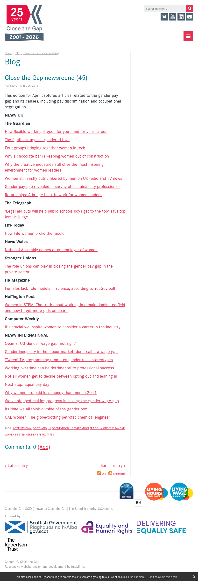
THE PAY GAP (117, 428)
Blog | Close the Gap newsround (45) (37, 53)
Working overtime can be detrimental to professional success (59, 368)
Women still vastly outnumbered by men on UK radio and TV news (63, 178)
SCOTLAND (40, 428)
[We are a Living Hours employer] (156, 492)
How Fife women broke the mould (34, 233)
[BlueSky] (164, 17)
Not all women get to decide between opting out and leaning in (61, 376)
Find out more (136, 577)
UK (49, 428)
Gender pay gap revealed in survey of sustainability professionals (62, 186)
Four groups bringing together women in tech (45, 148)
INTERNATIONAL (22, 428)
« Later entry (16, 465)
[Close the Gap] (26, 23)
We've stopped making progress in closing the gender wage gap (62, 400)
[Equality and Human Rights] (106, 527)
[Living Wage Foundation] (181, 492)
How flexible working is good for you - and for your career (56, 131)
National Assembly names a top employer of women (51, 249)
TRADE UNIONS (99, 428)
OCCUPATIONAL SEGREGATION (70, 428)
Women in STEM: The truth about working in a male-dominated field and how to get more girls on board (65, 307)
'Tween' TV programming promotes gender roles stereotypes (59, 359)
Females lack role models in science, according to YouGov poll (60, 288)
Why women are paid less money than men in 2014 (51, 392)
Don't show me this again (162, 577)
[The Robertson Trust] (16, 544)
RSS (103, 474)
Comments (119, 474)
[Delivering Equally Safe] (161, 527)
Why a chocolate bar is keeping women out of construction (57, 156)
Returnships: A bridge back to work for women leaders (53, 194)
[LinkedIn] (181, 17)
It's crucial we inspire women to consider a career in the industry (62, 327)
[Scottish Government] (41, 527)
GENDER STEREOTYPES (40, 434)
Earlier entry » (113, 465)
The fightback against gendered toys (37, 139)
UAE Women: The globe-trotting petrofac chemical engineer (57, 417)
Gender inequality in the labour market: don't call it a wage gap (61, 351)
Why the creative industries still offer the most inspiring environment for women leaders (54, 167)
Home (8, 53)
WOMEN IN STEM (15, 434)
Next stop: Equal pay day (27, 384)
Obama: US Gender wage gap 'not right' (40, 343)
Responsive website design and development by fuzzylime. (45, 566)
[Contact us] (189, 17)
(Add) (44, 446)
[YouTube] (172, 17)
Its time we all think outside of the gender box (46, 409)
